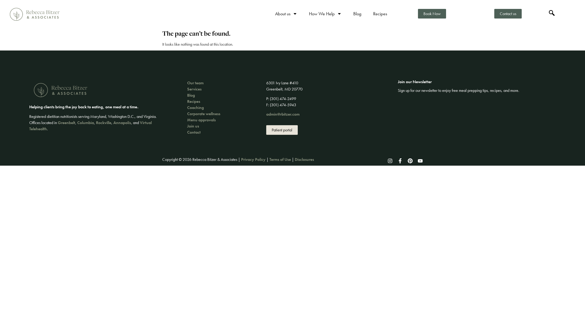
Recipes (380, 14)
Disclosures (304, 159)
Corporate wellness (203, 113)
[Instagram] (390, 160)
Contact (194, 132)
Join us (193, 126)
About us (282, 14)
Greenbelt (66, 122)
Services (194, 89)
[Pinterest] (410, 160)
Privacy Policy (253, 159)
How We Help (322, 14)
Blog (357, 14)
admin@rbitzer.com (283, 114)
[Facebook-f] (400, 160)
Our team (195, 82)
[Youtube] (420, 160)
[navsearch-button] (551, 13)
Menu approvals (201, 119)
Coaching (195, 107)
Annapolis (122, 122)
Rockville (103, 122)
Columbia (85, 122)
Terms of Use (280, 159)
